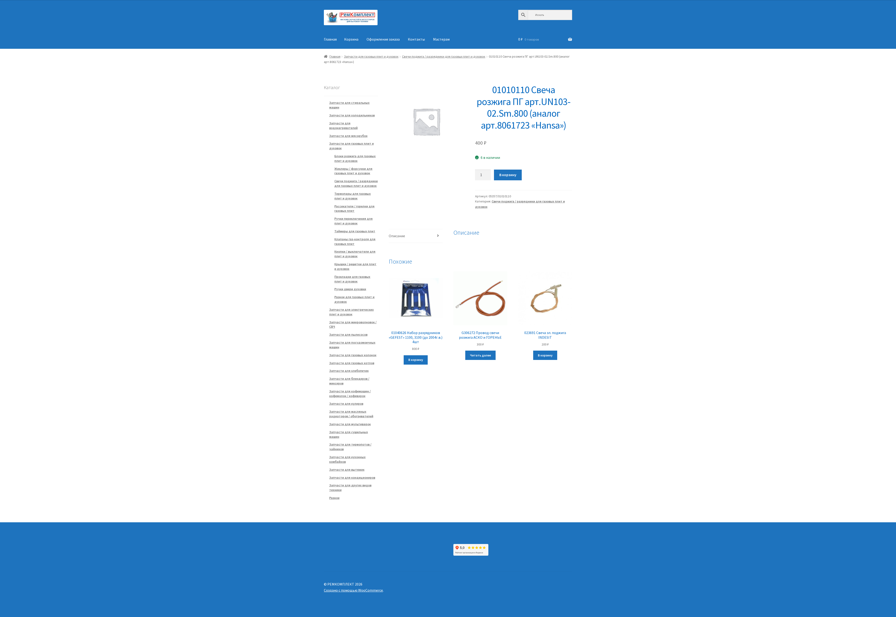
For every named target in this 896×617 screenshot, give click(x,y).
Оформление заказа (383, 39)
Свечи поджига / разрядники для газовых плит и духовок (443, 56)
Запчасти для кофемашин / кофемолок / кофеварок (350, 393)
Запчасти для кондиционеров (352, 477)
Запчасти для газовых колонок (352, 355)
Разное (334, 498)
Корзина (351, 39)
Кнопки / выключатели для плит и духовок (354, 253)
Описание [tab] (397, 236)
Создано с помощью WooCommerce (353, 590)
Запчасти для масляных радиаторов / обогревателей (351, 413)
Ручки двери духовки (350, 289)
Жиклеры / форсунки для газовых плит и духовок (353, 171)
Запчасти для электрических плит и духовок (351, 311)
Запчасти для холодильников (352, 115)
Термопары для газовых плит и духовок (352, 196)
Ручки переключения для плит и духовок (353, 220)
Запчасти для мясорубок (348, 136)
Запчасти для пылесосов (348, 334)
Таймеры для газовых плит (354, 231)
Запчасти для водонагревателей (343, 125)
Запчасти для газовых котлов (351, 363)
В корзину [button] (415, 360)
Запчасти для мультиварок (350, 424)
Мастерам (441, 39)
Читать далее (480, 355)
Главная (330, 39)
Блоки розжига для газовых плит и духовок (355, 158)
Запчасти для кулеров (346, 403)
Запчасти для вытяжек (346, 469)
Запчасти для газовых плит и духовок (371, 56)
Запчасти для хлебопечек (349, 371)
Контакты (416, 39)
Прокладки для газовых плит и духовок (352, 279)
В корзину (507, 174)
